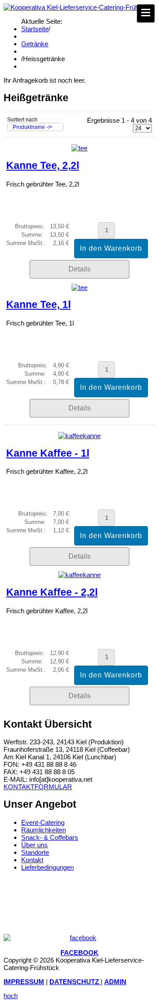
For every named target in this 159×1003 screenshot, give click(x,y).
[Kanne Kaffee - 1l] (79, 435)
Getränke (34, 44)
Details (79, 269)
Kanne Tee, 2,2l (42, 165)
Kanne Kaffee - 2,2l (52, 592)
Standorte (35, 852)
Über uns (34, 845)
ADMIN (115, 981)
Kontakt (32, 860)
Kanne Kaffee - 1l (47, 453)
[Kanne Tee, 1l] (79, 287)
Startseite (35, 29)
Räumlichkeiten (43, 830)
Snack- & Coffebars (49, 837)
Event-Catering (42, 822)
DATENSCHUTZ (75, 981)
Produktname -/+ (33, 127)
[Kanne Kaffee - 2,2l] (79, 574)
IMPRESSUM (24, 981)
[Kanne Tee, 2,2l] (79, 148)
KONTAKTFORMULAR (38, 787)
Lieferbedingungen (47, 867)
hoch (11, 995)
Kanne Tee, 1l (38, 304)
